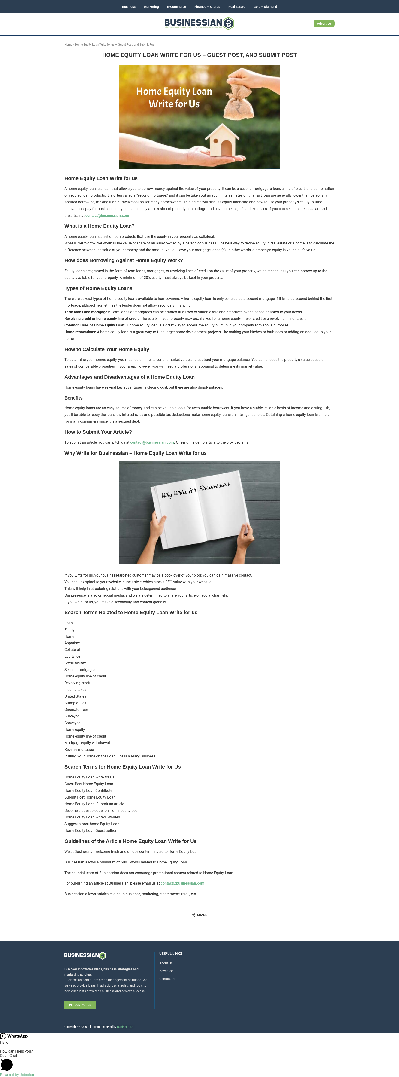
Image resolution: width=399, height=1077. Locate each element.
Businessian (125, 1026)
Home (68, 44)
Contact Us (167, 978)
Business (129, 7)
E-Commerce (176, 7)
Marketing (151, 7)
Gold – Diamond (265, 7)
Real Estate (236, 7)
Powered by (17, 1075)
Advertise (324, 23)
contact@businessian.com (107, 215)
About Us (165, 963)
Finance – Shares (207, 7)
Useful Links (170, 953)
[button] (199, 1063)
